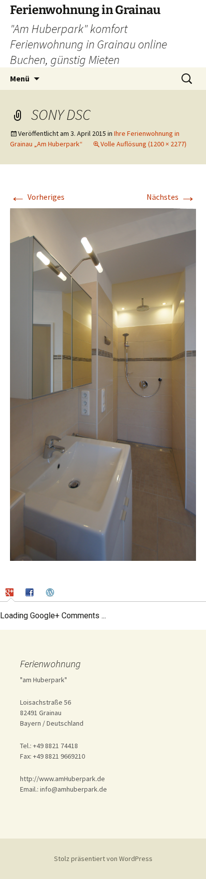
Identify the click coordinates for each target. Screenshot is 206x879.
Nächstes (171, 197)
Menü (20, 78)
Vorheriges (37, 197)
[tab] (11, 592)
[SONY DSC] (103, 384)
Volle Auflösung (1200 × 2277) (143, 143)
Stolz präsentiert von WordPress (103, 858)
